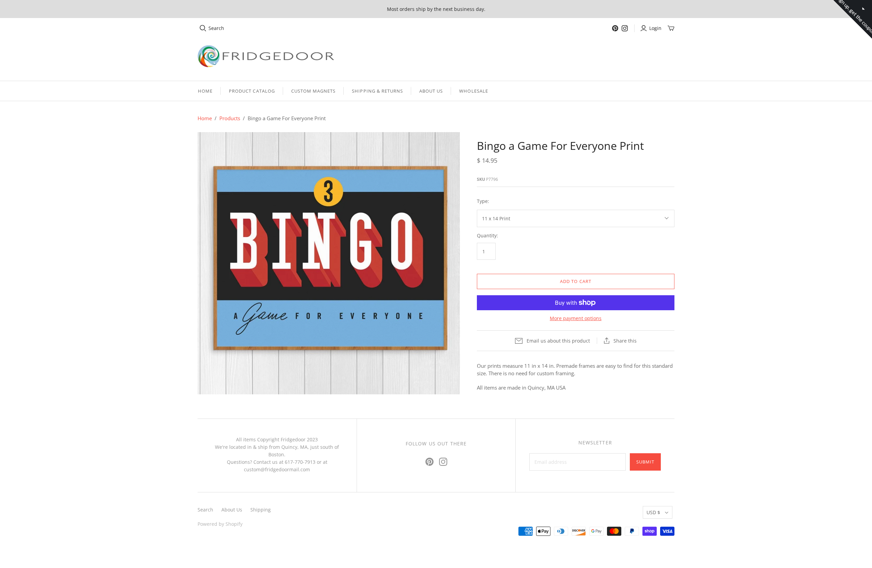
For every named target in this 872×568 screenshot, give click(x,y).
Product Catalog (252, 91)
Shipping (260, 509)
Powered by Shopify (220, 524)
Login (655, 28)
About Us (431, 91)
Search (216, 28)
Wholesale (473, 91)
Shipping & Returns (377, 91)
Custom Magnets (313, 91)
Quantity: (487, 235)
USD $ (653, 512)
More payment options (576, 318)
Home (205, 91)
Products (229, 118)
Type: (483, 201)
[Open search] (203, 28)
